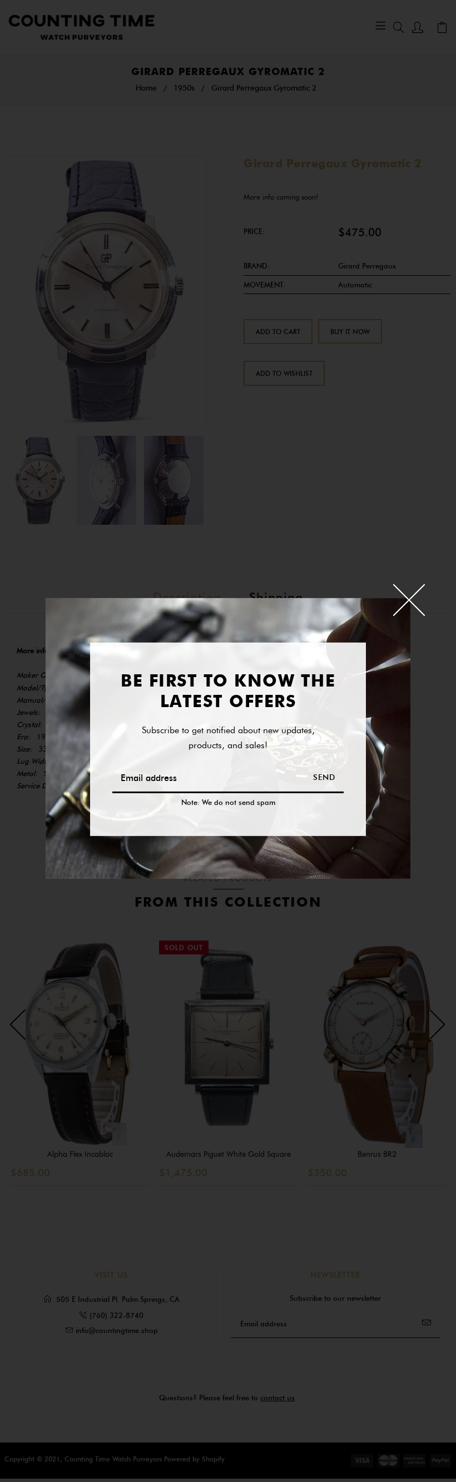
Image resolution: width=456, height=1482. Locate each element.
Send (324, 777)
